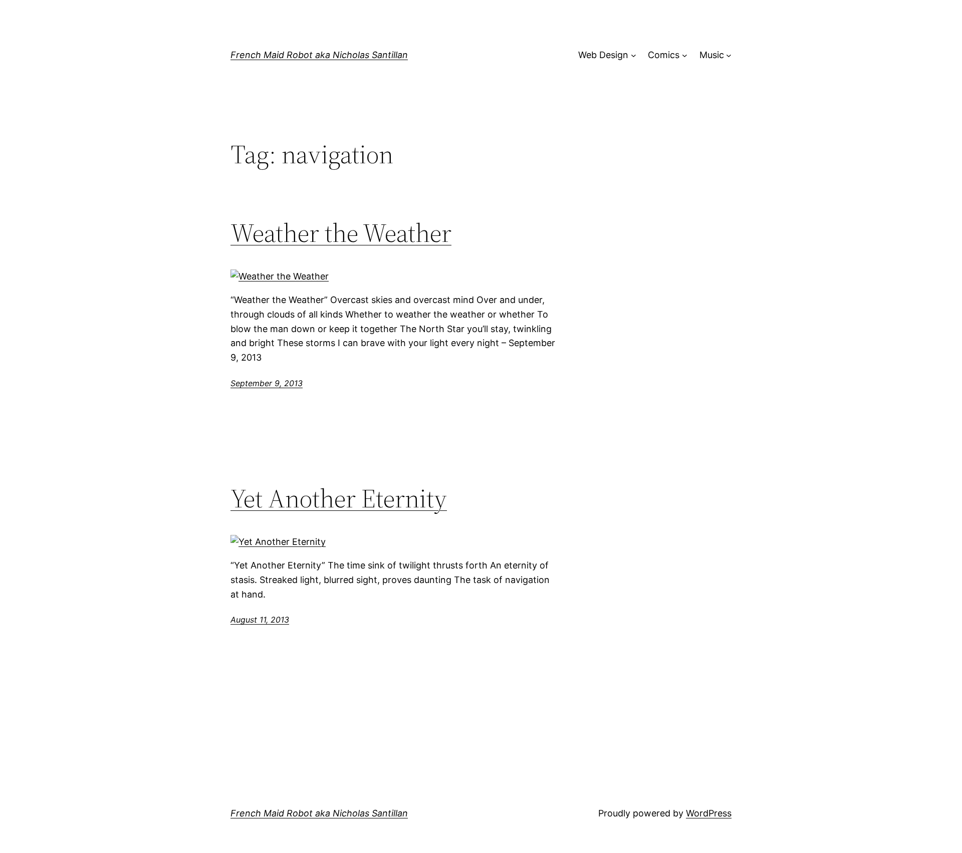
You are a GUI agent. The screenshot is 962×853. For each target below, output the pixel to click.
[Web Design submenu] (633, 55)
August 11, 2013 (259, 620)
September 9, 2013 (266, 383)
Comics (663, 55)
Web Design (603, 55)
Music (711, 55)
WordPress (709, 813)
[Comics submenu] (684, 55)
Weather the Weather (340, 233)
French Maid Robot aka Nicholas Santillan (319, 55)
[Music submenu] (729, 55)
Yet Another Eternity (338, 498)
